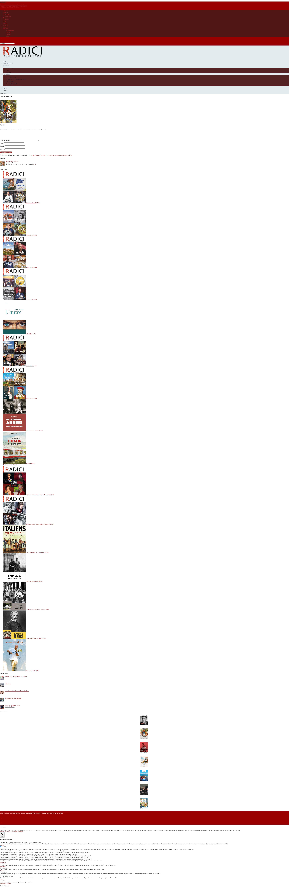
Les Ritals (8, 76)
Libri (7, 36)
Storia (5, 23)
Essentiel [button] (2, 845)
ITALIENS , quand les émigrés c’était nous (16, 79)
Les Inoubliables (10, 81)
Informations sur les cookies (55, 813)
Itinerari (5, 12)
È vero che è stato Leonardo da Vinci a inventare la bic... (13, 5)
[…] (34, 164)
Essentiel (4, 846)
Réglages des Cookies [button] (5, 831)
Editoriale (6, 10)
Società (5, 25)
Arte (4, 21)
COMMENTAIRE (5, 140)
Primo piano (7, 16)
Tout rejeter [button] (20, 831)
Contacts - (44, 813)
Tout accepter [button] (14, 831)
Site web (2, 149)
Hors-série (8, 72)
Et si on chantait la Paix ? (12, 77)
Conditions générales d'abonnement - (31, 813)
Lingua (5, 27)
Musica (8, 34)
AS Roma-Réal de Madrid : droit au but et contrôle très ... (13, 6)
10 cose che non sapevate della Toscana (9, 7)
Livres (7, 70)
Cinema (8, 32)
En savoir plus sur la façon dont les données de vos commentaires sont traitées (50, 155)
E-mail (2, 146)
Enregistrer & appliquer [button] (5, 883)
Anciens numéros (10, 68)
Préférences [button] (2, 866)
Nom (2, 143)
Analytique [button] (2, 870)
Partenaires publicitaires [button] (5, 875)
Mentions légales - (15, 813)
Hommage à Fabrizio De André (13, 85)
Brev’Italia (6, 14)
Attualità (6, 18)
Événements (10, 30)
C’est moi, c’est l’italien (11, 83)
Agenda (5, 29)
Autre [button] (1, 879)
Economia (6, 19)
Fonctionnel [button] (3, 862)
